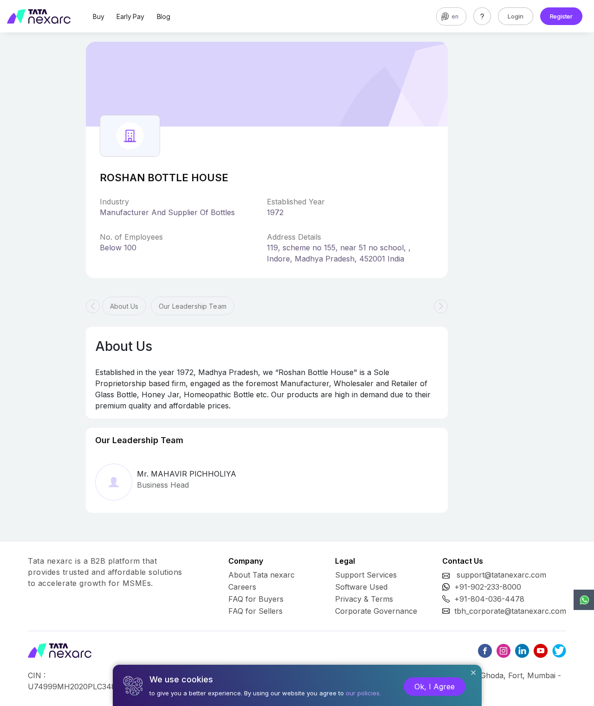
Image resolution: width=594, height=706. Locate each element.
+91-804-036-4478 (489, 599)
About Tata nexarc (261, 574)
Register (561, 16)
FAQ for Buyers (256, 599)
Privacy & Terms (364, 599)
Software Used (361, 587)
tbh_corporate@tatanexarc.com (510, 611)
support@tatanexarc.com (501, 574)
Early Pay (130, 16)
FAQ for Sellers (255, 611)
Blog (163, 16)
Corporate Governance (376, 611)
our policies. (363, 693)
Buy (98, 16)
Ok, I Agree (434, 686)
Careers (242, 587)
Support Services (366, 574)
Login (515, 16)
